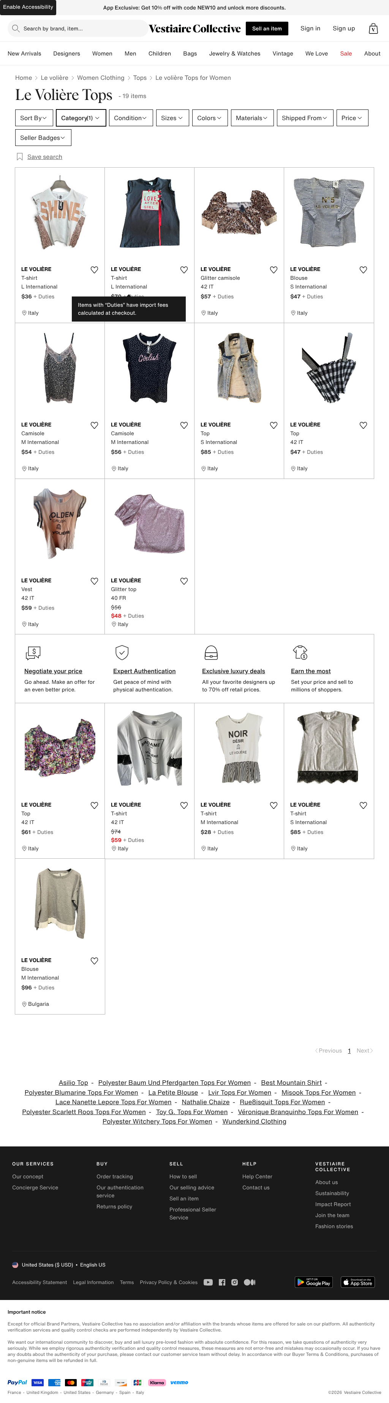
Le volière (54, 77)
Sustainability (332, 1193)
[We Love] (334, 54)
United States (77, 1392)
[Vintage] (299, 54)
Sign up (344, 28)
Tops (140, 77)
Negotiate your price (53, 670)
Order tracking (114, 1177)
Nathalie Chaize (205, 1102)
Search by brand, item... (53, 28)
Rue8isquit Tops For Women (282, 1102)
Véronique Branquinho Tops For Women (298, 1112)
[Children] (177, 54)
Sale (346, 53)
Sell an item (267, 28)
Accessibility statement (39, 1282)
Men (130, 53)
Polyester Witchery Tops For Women (157, 1121)
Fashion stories (334, 1226)
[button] (373, 28)
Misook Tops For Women (318, 1092)
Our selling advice (191, 1188)
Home (23, 77)
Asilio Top (73, 1083)
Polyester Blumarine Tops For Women (81, 1092)
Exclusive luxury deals (233, 670)
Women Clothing (101, 77)
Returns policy (114, 1207)
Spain (125, 1392)
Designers (66, 53)
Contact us (256, 1188)
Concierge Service (35, 1188)
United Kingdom (43, 1392)
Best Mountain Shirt (291, 1083)
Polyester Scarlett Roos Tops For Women (84, 1112)
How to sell (183, 1177)
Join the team (332, 1215)
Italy (140, 1392)
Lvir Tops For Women (239, 1092)
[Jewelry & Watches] (266, 54)
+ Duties (43, 296)
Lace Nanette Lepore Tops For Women (113, 1102)
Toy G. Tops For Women (192, 1112)
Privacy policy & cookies (169, 1282)
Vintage (282, 53)
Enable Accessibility (28, 7)
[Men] (142, 54)
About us (326, 1182)
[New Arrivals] (47, 54)
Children (160, 53)
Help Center (257, 1177)
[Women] (118, 54)
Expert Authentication (144, 670)
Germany (105, 1392)
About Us (376, 53)
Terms (127, 1282)
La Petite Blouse (173, 1092)
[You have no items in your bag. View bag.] (373, 28)
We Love (316, 53)
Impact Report (333, 1204)
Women (102, 53)
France (14, 1392)
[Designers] (86, 54)
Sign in (310, 28)
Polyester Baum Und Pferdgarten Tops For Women (174, 1083)
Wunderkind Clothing (254, 1121)
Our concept (27, 1177)
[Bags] (203, 54)
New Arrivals (24, 53)
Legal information (93, 1282)
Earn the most (311, 670)
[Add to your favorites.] (94, 269)
